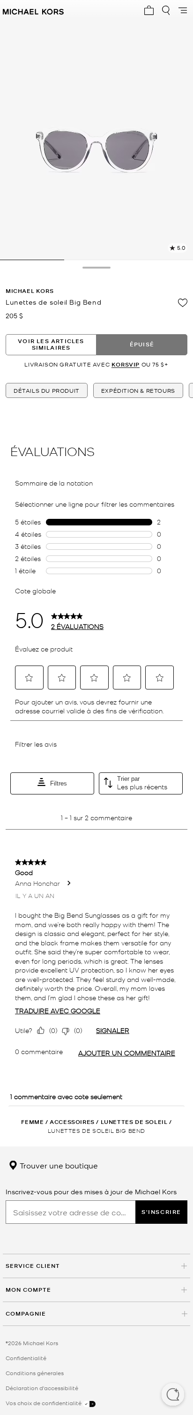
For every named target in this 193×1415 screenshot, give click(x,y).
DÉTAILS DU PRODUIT (47, 390)
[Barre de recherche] (166, 10)
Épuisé (142, 344)
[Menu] (182, 10)
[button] (173, 1395)
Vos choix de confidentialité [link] (44, 1403)
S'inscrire (161, 1212)
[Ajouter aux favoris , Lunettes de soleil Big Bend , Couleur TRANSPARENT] (182, 302)
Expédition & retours (138, 390)
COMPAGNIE (26, 1314)
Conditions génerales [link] (35, 1373)
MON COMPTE (28, 1290)
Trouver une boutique (58, 1165)
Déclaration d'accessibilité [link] (42, 1388)
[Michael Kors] (33, 10)
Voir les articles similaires (51, 344)
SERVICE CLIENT (33, 1266)
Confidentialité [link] (26, 1358)
